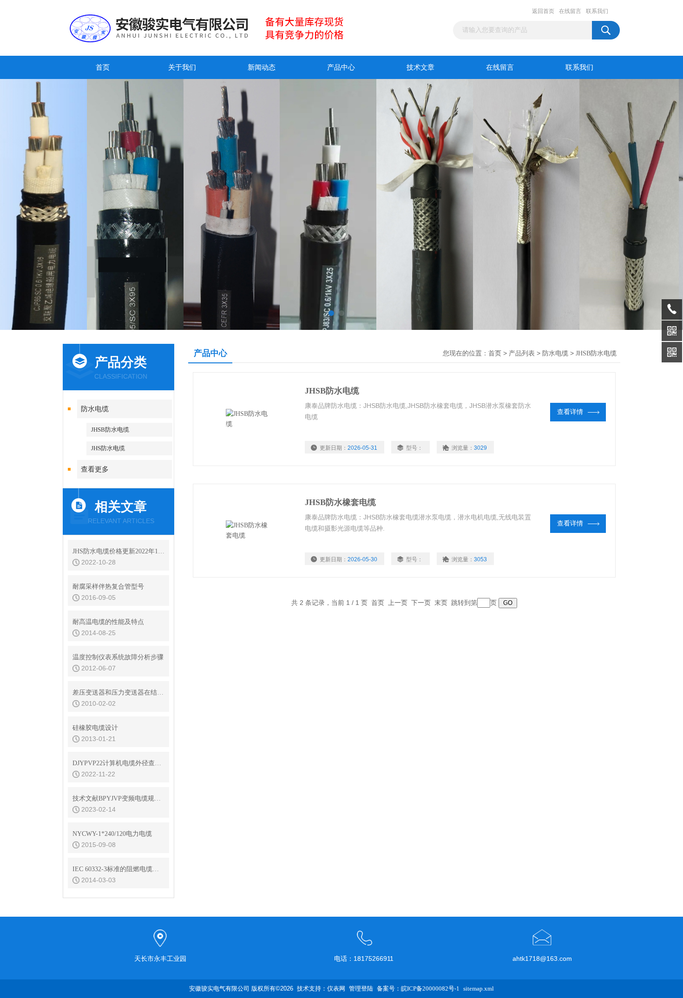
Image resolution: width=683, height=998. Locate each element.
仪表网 (336, 988)
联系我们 (597, 11)
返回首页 (543, 11)
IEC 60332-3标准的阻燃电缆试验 (118, 869)
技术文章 (420, 67)
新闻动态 (262, 67)
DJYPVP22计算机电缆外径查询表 (118, 763)
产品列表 (522, 353)
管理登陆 (361, 988)
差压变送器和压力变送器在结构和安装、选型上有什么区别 (118, 692)
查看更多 (95, 469)
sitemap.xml (478, 988)
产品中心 (341, 67)
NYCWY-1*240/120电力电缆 (112, 833)
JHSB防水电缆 (110, 429)
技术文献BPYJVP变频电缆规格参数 (118, 798)
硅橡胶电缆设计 (95, 727)
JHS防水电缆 (108, 448)
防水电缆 (95, 409)
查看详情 (570, 411)
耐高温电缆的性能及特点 (108, 621)
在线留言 (570, 11)
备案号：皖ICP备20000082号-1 (418, 988)
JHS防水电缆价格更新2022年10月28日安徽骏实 (118, 551)
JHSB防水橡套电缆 (340, 502)
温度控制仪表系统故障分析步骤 (118, 657)
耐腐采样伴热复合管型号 (108, 586)
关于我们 (182, 67)
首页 (103, 67)
